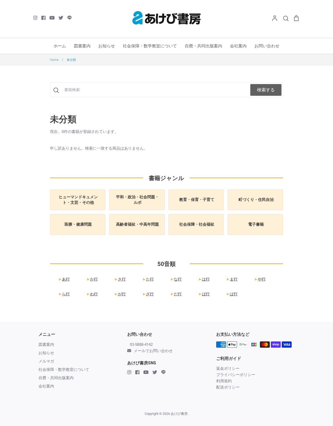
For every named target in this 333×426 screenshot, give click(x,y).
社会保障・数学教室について (150, 45)
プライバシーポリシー (235, 374)
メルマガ (46, 361)
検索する (266, 89)
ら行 (64, 294)
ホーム (60, 45)
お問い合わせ (266, 45)
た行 (148, 279)
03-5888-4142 (141, 344)
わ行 (92, 294)
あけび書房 (179, 414)
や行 (259, 279)
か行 (92, 279)
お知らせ (106, 45)
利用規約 (224, 381)
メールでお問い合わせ (153, 350)
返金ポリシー (228, 368)
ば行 (203, 294)
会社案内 (238, 45)
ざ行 (148, 294)
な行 (176, 279)
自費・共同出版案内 (203, 45)
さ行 (120, 279)
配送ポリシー (228, 387)
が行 (120, 294)
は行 (203, 279)
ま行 (232, 279)
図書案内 (82, 45)
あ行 (64, 279)
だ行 (176, 294)
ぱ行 (232, 294)
